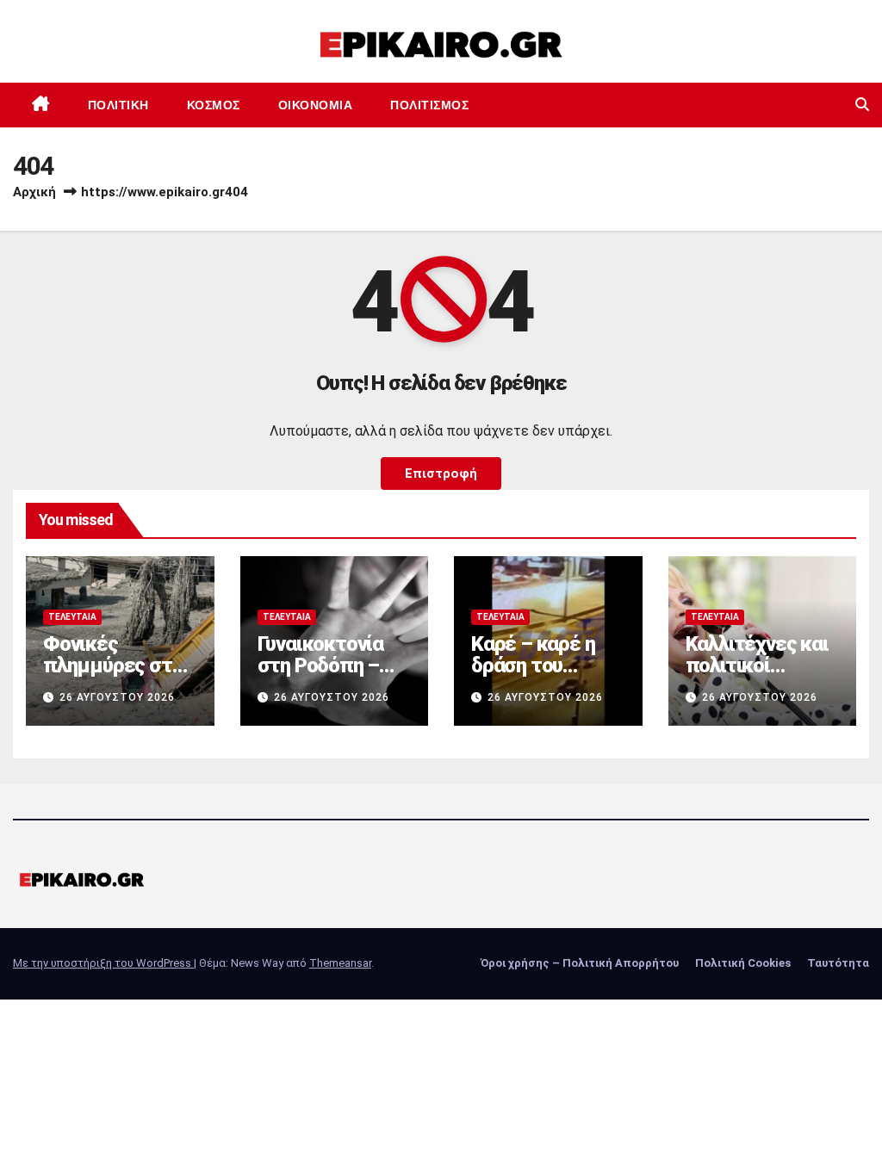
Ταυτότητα (838, 962)
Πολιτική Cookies (743, 962)
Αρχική (34, 192)
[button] (862, 104)
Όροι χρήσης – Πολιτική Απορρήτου (580, 962)
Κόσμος (213, 105)
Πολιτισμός (429, 105)
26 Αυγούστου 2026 (117, 697)
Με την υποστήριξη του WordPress (103, 962)
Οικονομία (315, 105)
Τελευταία (72, 617)
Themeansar (340, 962)
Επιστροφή (441, 473)
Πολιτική (118, 105)
